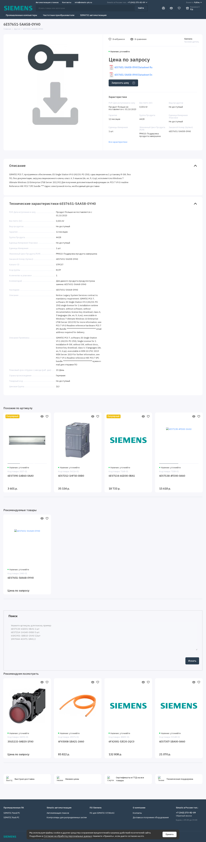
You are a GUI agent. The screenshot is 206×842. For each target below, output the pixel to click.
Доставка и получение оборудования (151, 817)
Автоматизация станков (47, 2)
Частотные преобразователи (58, 15)
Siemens (188, 39)
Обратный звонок (184, 815)
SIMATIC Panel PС (12, 813)
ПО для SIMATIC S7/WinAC (102, 813)
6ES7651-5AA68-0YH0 (21, 577)
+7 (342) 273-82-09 (126, 2)
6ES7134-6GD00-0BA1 (122, 475)
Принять (170, 834)
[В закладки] (47, 416)
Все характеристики (118, 142)
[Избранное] (179, 8)
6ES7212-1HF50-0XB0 (71, 475)
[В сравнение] (42, 416)
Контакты (66, 2)
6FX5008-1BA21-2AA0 (71, 741)
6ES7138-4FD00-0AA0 (172, 475)
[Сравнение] (171, 8)
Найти (141, 8)
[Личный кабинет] (163, 8)
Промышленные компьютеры (21, 15)
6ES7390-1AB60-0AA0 (20, 475)
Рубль (193, 2)
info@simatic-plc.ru (83, 2)
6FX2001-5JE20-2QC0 (121, 741)
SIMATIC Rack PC (11, 817)
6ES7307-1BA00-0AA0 (172, 741)
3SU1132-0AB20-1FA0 (20, 741)
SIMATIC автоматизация (93, 15)
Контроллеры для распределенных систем (67, 817)
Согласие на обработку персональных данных (68, 836)
